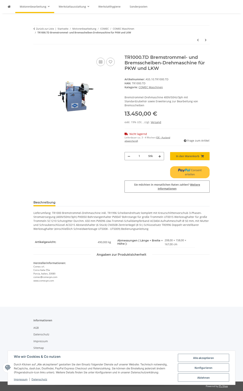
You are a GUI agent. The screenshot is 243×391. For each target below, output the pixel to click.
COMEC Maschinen (151, 87)
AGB (36, 328)
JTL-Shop (223, 386)
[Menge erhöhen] (159, 156)
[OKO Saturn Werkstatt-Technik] (9, 6)
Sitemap (38, 348)
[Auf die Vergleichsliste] (100, 62)
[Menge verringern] (129, 156)
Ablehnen (203, 377)
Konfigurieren (203, 367)
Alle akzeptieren (203, 357)
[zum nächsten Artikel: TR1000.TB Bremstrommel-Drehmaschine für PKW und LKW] (206, 40)
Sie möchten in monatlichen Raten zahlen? (167, 186)
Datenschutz (39, 379)
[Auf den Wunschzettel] (110, 62)
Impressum (21, 379)
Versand (156, 122)
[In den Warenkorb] (36, 52)
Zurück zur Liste (45, 28)
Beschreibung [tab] (44, 202)
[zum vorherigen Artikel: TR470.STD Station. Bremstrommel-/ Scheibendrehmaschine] (198, 40)
